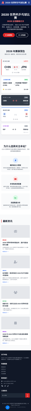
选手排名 (3, 371)
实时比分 (3, 369)
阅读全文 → (5, 251)
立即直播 (22, 35)
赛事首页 (3, 367)
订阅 (27, 395)
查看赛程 (9, 35)
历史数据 (3, 373)
